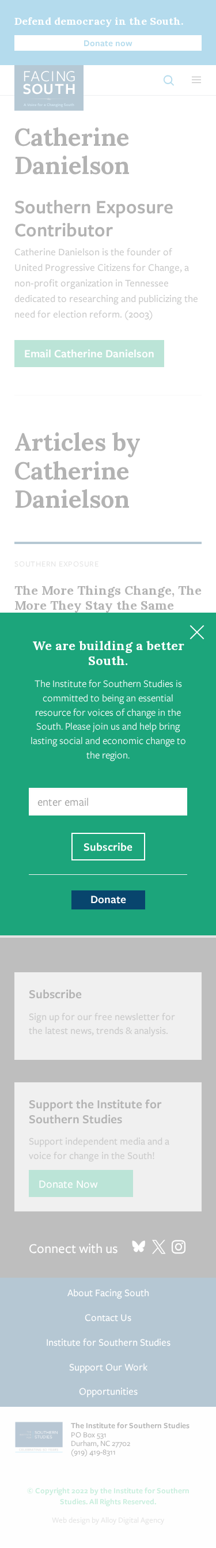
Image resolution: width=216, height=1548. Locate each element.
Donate (108, 899)
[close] (196, 632)
